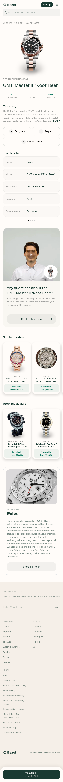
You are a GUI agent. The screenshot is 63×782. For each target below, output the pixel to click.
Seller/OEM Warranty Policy (13, 702)
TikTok (36, 642)
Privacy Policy (10, 680)
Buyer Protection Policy (14, 685)
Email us (7, 652)
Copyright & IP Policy (13, 709)
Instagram (38, 636)
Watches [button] (7, 23)
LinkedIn (37, 626)
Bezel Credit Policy (12, 732)
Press (6, 657)
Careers (7, 626)
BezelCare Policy (11, 722)
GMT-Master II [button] (33, 23)
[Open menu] (57, 5)
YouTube (37, 631)
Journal (6, 636)
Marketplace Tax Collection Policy (11, 716)
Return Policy (9, 727)
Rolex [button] (19, 23)
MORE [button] (56, 121)
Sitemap (7, 662)
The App (7, 642)
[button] (47, 4)
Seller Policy (9, 690)
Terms (6, 675)
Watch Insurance (11, 647)
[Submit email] (56, 607)
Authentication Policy (13, 695)
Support (7, 631)
